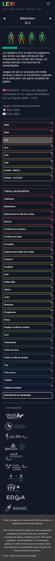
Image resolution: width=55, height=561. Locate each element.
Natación (8, 305)
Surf (6, 335)
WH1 (6, 125)
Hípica (7, 289)
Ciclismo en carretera (15, 229)
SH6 (6, 163)
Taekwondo (10, 342)
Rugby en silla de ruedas (16, 327)
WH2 (6, 132)
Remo (7, 320)
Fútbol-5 (8, 259)
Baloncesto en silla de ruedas (19, 214)
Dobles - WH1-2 (12, 170)
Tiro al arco (10, 372)
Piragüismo (10, 312)
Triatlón (8, 380)
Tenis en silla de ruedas (16, 357)
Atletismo (9, 199)
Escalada (9, 244)
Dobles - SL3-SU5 (13, 178)
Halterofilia (9, 282)
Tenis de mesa (11, 350)
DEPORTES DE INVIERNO (17, 395)
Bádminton (27, 18)
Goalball (8, 267)
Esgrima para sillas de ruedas (19, 252)
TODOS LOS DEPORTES (16, 191)
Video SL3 (10, 48)
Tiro (6, 365)
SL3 (6, 140)
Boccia (7, 222)
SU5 (6, 155)
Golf (6, 274)
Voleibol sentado (12, 388)
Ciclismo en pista (13, 237)
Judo (6, 297)
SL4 (6, 148)
